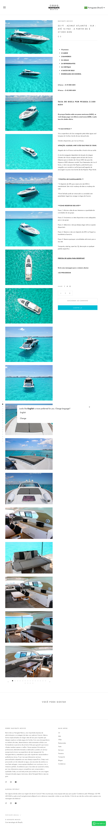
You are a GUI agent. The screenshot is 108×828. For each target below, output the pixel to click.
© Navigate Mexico (12, 819)
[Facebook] (64, 286)
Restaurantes (62, 743)
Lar (59, 733)
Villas (60, 740)
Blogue (60, 760)
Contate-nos (61, 764)
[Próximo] (49, 681)
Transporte (61, 757)
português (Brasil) (12, 815)
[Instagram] (11, 782)
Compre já (77, 308)
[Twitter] (67, 286)
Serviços (61, 750)
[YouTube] (15, 782)
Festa (59, 746)
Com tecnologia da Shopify (13, 822)
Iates (59, 736)
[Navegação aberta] (4, 7)
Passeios (61, 753)
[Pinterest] (70, 286)
